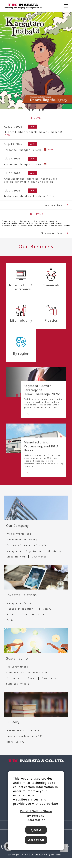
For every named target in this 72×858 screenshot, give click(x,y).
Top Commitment (17, 666)
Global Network (16, 556)
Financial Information (19, 608)
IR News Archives (51, 233)
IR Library (45, 608)
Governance (39, 556)
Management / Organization (24, 551)
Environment (14, 678)
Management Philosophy (21, 539)
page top (64, 848)
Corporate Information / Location (27, 545)
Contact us (12, 620)
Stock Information (33, 614)
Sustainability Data (17, 683)
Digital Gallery (15, 741)
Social (32, 678)
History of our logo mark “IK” (24, 736)
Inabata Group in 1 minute (22, 730)
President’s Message (18, 533)
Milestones (54, 551)
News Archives (53, 205)
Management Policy (18, 603)
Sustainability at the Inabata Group (27, 672)
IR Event (11, 614)
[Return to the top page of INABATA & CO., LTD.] (23, 6)
